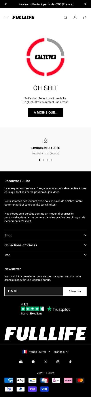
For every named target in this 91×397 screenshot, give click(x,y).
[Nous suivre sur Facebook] (33, 361)
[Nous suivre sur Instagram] (58, 361)
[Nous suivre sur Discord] (20, 361)
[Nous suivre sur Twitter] (45, 361)
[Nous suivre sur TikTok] (70, 361)
